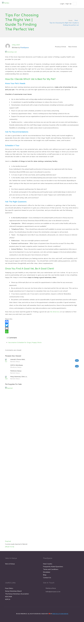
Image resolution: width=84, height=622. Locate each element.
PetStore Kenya (15, 371)
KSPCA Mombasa (16, 365)
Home (71, 20)
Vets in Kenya (10, 564)
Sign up (69, 4)
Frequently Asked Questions (53, 566)
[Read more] (9, 547)
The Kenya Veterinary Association (17, 594)
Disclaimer (46, 572)
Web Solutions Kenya (60, 613)
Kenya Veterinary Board (13, 591)
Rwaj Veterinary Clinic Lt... (19, 376)
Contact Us (47, 577)
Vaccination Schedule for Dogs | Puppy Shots (25, 342)
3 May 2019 (16, 45)
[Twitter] (42, 325)
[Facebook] (42, 321)
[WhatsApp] (42, 331)
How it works (47, 564)
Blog (44, 575)
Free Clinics (9, 588)
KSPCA (7, 599)
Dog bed (8, 541)
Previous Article (60, 46)
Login (62, 4)
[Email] (42, 328)
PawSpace (24, 47)
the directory (55, 312)
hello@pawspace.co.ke (53, 591)
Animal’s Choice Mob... (18, 359)
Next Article (72, 46)
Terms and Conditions (50, 569)
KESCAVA (8, 596)
